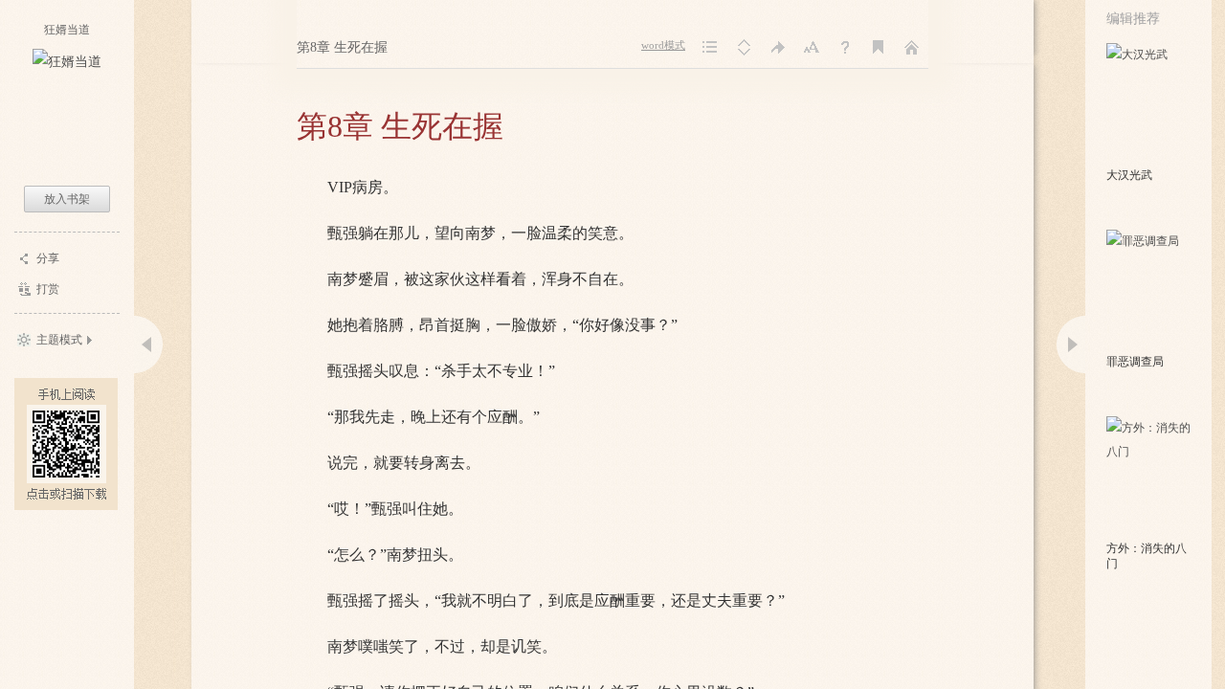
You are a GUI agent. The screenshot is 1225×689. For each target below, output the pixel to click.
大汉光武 (1129, 175)
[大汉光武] (1149, 103)
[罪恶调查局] (1149, 290)
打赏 (47, 289)
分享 (47, 258)
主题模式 (59, 339)
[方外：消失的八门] (1149, 476)
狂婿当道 (67, 29)
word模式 (663, 45)
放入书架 (67, 199)
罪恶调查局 (1135, 361)
